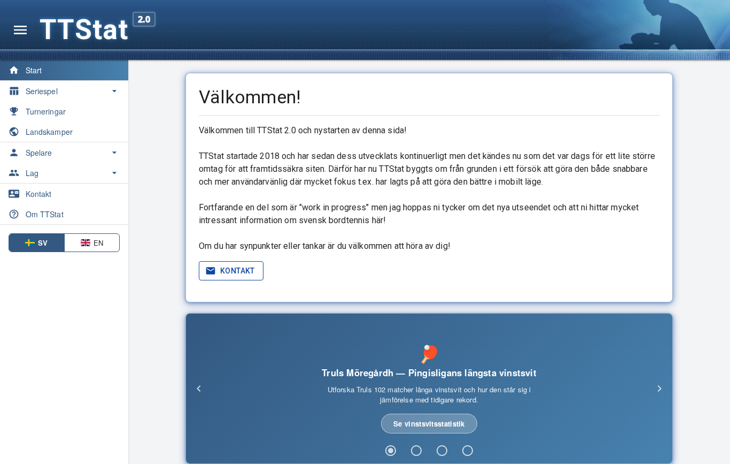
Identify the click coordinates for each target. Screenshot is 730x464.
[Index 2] (416, 450)
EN (98, 243)
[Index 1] (390, 450)
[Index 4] (467, 450)
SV (43, 243)
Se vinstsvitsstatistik (429, 424)
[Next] (659, 388)
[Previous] (199, 388)
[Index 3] (442, 450)
